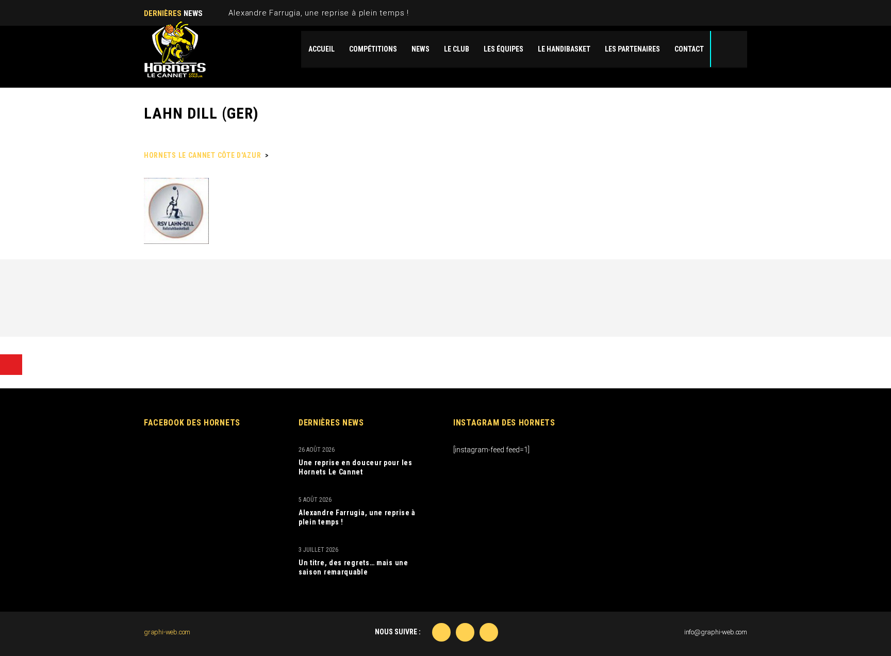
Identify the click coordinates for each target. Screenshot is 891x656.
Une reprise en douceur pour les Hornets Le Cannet (355, 467)
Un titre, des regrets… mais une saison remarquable (353, 567)
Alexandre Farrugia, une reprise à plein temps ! (318, 13)
